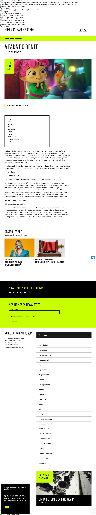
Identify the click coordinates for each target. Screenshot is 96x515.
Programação (44, 375)
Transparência (44, 439)
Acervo (41, 390)
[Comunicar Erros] (37, 10)
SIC (1, 512)
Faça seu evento (45, 444)
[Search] (88, 335)
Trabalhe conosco (45, 454)
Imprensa (42, 464)
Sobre (41, 414)
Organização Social (46, 434)
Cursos (24, 235)
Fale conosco (44, 458)
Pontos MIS (43, 399)
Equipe (41, 449)
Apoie (41, 404)
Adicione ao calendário (17, 105)
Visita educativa (44, 360)
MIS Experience (44, 385)
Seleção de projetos (46, 419)
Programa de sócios (46, 424)
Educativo (43, 394)
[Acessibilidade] (85, 30)
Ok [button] (7, 507)
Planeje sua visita (45, 355)
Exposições (8, 235)
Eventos (17, 235)
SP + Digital (4, 3)
